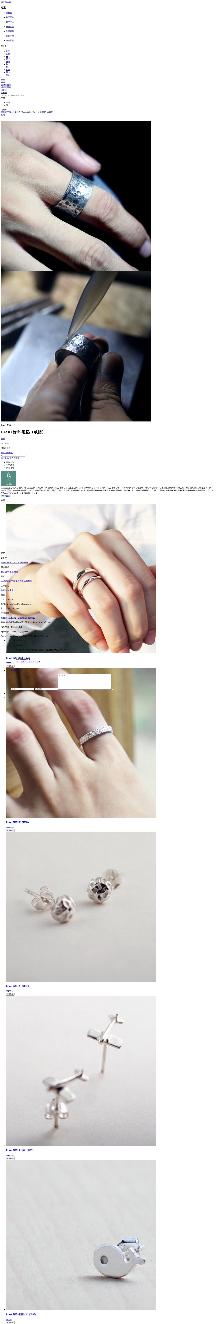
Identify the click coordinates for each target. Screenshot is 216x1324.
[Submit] (113, 689)
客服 (3, 115)
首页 (3, 79)
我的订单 (5, 572)
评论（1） (10, 468)
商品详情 (10, 465)
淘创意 (4, 90)
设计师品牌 (6, 85)
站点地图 (31, 618)
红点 (8, 70)
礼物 (8, 54)
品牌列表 (16, 112)
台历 (8, 62)
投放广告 (12, 618)
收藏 (3, 439)
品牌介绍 (10, 462)
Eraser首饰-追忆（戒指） (43, 112)
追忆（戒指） (7, 453)
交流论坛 (22, 618)
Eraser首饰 (26, 112)
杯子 (8, 59)
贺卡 (8, 72)
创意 (8, 51)
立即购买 (5, 458)
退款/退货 (14, 572)
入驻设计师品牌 (8, 581)
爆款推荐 (24, 562)
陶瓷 (8, 75)
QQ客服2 (28, 661)
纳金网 (11, 590)
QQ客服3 (36, 661)
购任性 (4, 590)
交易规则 (20, 581)
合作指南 (28, 581)
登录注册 (5, 562)
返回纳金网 (6, 2)
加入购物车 (15, 458)
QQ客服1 (20, 661)
